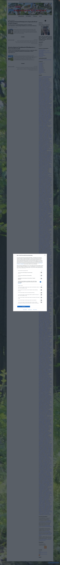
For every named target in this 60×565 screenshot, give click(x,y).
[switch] (41, 272)
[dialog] (30, 282)
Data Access (30, 309)
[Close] (45, 255)
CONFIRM (23, 306)
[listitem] (30, 270)
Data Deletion (25, 309)
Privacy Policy (35, 309)
